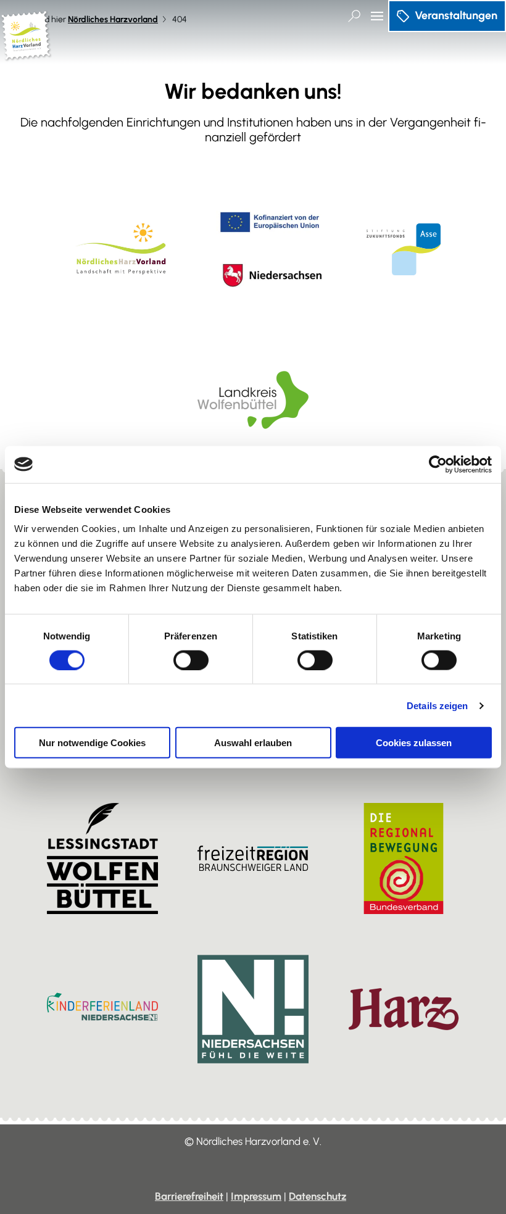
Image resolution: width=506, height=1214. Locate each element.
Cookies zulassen (414, 743)
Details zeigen (437, 705)
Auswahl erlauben (253, 743)
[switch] (191, 660)
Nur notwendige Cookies (92, 743)
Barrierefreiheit (189, 1196)
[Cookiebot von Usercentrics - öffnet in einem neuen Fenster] (438, 464)
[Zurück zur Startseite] (26, 56)
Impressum (256, 1196)
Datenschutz (317, 1196)
